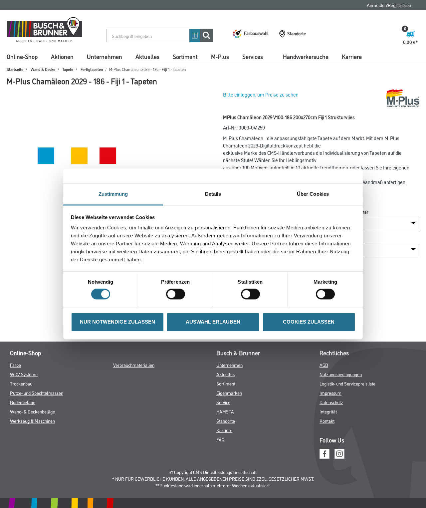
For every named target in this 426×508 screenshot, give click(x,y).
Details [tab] (213, 194)
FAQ (220, 439)
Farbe (15, 365)
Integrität (328, 411)
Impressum (330, 392)
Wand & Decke (43, 69)
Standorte (225, 420)
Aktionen (62, 56)
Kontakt (327, 420)
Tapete (67, 69)
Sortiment (185, 56)
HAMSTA (225, 411)
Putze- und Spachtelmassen (36, 392)
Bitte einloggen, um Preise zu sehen (261, 94)
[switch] (177, 294)
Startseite (15, 69)
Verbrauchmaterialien (133, 365)
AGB (324, 365)
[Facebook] (324, 452)
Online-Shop (22, 56)
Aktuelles (147, 56)
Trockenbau (21, 383)
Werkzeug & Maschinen (32, 420)
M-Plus (220, 56)
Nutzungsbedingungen (341, 374)
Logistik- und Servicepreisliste (347, 383)
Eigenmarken (229, 392)
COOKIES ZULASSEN (308, 322)
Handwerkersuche (305, 56)
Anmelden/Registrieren (389, 5)
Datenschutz (331, 402)
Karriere (352, 56)
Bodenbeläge (22, 402)
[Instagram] (339, 452)
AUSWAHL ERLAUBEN (213, 322)
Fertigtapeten (92, 69)
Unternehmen (104, 56)
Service (223, 402)
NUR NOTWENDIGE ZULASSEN (117, 322)
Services (252, 56)
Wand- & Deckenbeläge (32, 411)
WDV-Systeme (24, 374)
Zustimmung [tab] (113, 194)
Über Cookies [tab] (313, 194)
